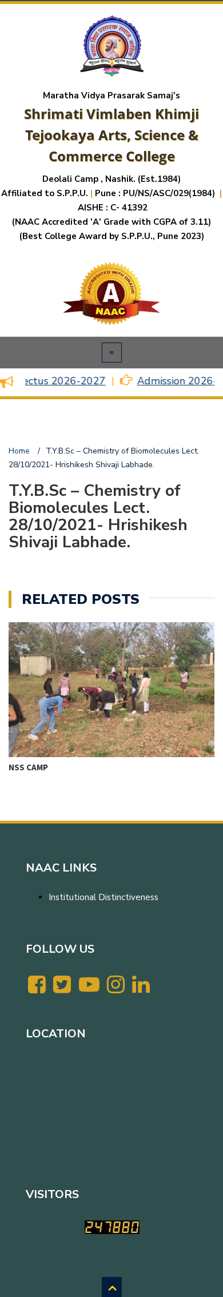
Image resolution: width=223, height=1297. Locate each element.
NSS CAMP (28, 767)
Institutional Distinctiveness (103, 897)
